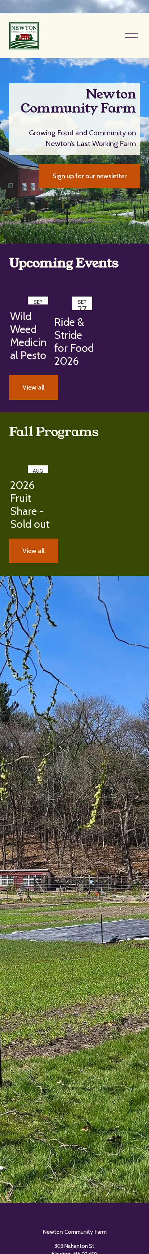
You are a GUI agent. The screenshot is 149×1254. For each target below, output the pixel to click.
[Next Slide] (137, 889)
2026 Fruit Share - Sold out (30, 504)
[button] (128, 284)
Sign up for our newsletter (89, 176)
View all (33, 387)
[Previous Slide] (12, 889)
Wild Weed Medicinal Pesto (28, 336)
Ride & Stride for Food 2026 (74, 341)
